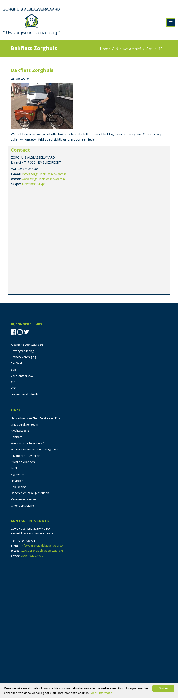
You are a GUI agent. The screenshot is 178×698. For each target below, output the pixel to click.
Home (105, 48)
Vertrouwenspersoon (25, 499)
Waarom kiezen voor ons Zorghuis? (34, 449)
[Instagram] (20, 332)
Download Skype (34, 184)
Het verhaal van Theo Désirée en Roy (35, 418)
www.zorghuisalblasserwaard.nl (44, 179)
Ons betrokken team (24, 424)
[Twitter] (27, 332)
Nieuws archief (128, 48)
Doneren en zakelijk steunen (30, 493)
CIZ (13, 382)
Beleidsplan (18, 487)
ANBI (14, 468)
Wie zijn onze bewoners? (27, 443)
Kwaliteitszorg (20, 430)
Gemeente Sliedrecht (25, 394)
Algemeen (17, 474)
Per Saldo (17, 363)
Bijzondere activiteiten (25, 456)
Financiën (17, 481)
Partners (16, 437)
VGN (14, 388)
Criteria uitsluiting (22, 505)
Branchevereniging (23, 357)
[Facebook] (14, 332)
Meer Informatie (101, 693)
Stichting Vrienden (23, 462)
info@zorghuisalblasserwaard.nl (44, 174)
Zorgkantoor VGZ (22, 376)
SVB (13, 369)
